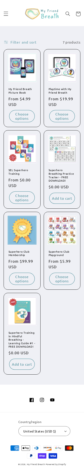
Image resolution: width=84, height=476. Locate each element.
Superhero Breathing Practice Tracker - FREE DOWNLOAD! (61, 175)
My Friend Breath (36, 464)
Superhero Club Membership (19, 253)
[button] (6, 14)
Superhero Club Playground (59, 253)
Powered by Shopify (56, 464)
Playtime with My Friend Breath (60, 90)
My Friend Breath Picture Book (20, 90)
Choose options (22, 116)
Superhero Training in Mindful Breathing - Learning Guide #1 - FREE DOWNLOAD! (22, 339)
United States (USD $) (39, 431)
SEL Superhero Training (18, 171)
